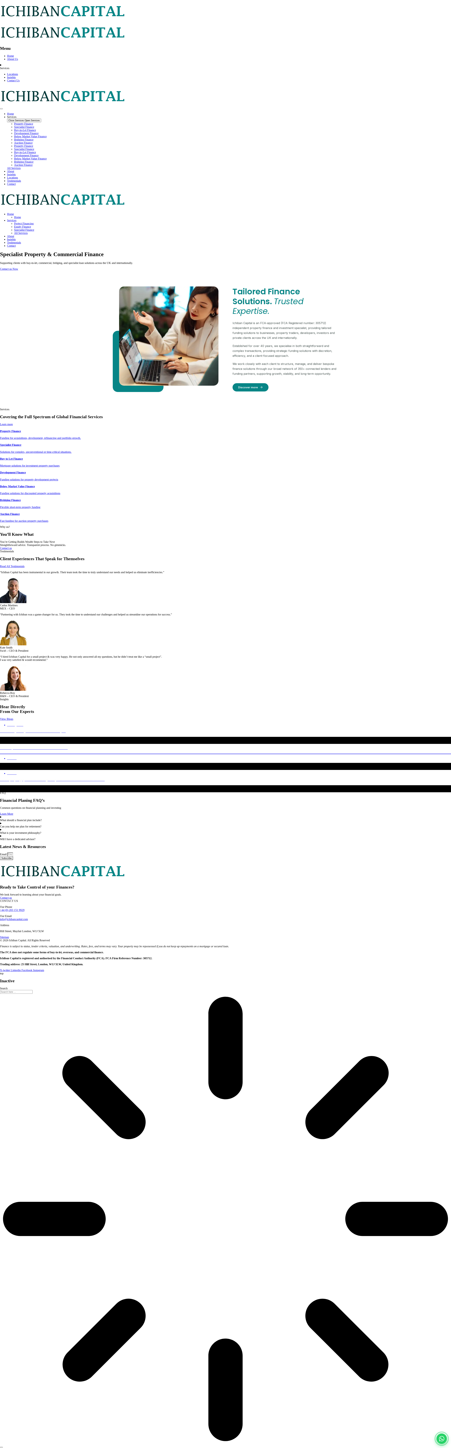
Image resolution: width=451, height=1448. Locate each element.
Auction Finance (23, 142)
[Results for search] (225, 1219)
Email (3, 854)
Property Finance (23, 123)
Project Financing (24, 223)
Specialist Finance (24, 126)
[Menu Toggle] (1, 108)
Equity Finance (22, 226)
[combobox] (16, 992)
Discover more (248, 387)
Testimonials (14, 242)
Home (10, 214)
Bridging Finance (23, 139)
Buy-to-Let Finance (25, 130)
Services (11, 220)
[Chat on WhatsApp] (442, 1439)
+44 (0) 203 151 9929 (12, 910)
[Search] (1, 1447)
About (10, 236)
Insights (11, 239)
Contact (11, 245)
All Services (21, 233)
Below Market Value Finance (30, 136)
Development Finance (26, 133)
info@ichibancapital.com (14, 919)
